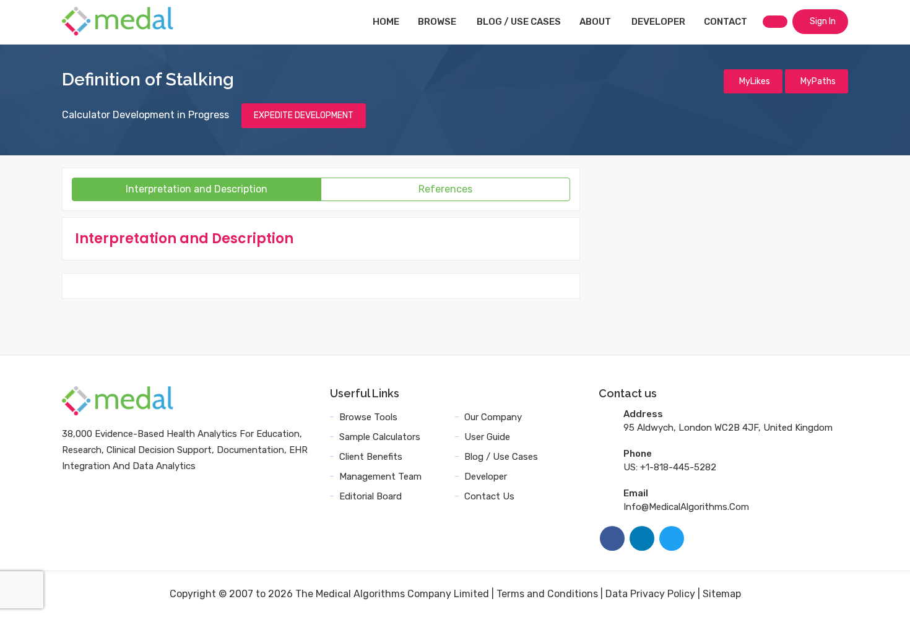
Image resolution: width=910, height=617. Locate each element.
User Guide (487, 436)
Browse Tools (368, 417)
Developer (658, 21)
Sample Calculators (379, 436)
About (595, 21)
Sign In (822, 21)
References (445, 189)
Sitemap (722, 594)
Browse (437, 21)
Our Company (493, 417)
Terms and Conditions (547, 594)
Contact (725, 21)
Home (386, 21)
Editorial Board (370, 496)
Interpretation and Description (196, 189)
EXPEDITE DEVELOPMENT (303, 115)
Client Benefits (370, 456)
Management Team (380, 476)
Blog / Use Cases (519, 21)
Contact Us (489, 496)
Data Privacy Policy (650, 594)
